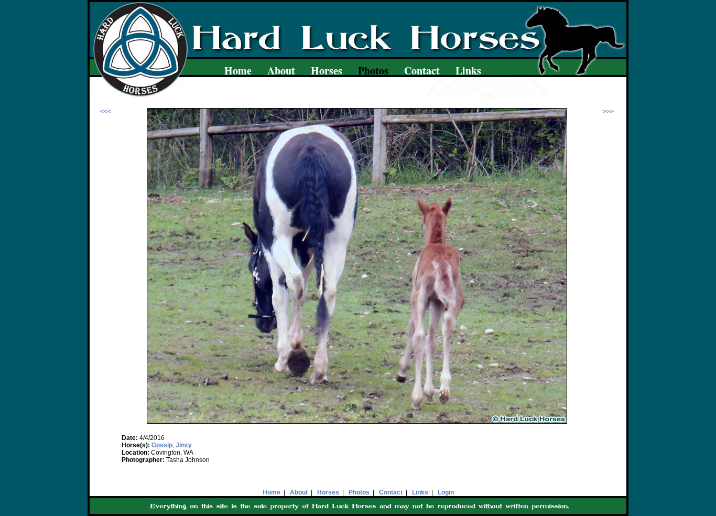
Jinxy (184, 445)
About (281, 70)
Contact (422, 70)
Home (238, 70)
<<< (105, 111)
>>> (608, 111)
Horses (326, 70)
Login (446, 492)
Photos (359, 492)
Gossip (161, 445)
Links (468, 70)
